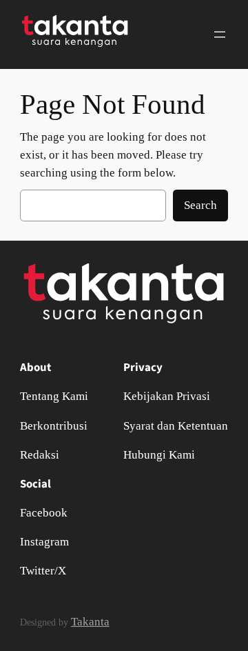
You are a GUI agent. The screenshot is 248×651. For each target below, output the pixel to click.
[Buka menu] (219, 34)
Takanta (90, 621)
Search (200, 205)
